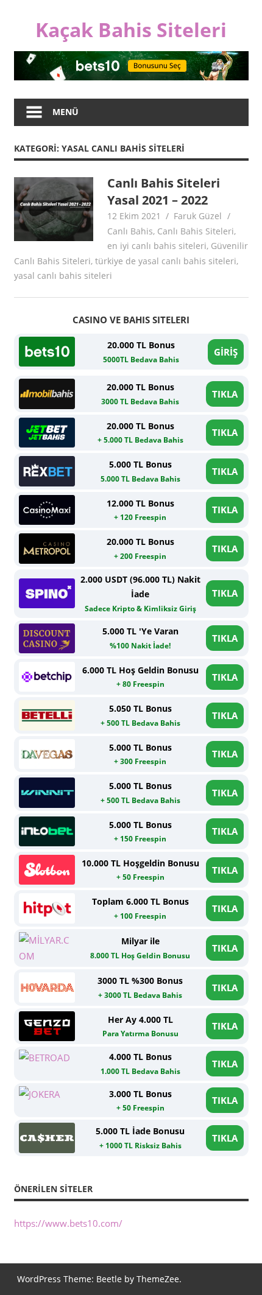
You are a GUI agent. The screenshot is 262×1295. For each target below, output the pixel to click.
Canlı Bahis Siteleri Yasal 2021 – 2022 (163, 191)
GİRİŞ (226, 352)
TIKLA (225, 394)
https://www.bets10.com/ (68, 1223)
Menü (65, 112)
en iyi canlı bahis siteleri (157, 245)
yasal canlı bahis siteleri (63, 275)
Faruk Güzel (198, 216)
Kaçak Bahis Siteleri (131, 29)
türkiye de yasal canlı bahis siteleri (165, 261)
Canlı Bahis (130, 231)
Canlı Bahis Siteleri (195, 231)
